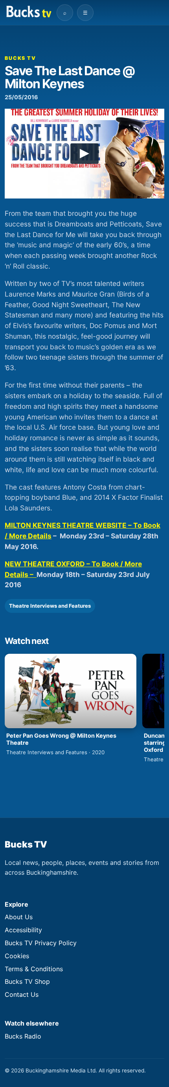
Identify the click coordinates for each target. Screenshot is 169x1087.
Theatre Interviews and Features (50, 606)
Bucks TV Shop (27, 981)
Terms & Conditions (34, 969)
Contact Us (22, 994)
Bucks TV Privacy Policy (41, 943)
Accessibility (23, 930)
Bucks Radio (23, 1036)
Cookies (17, 956)
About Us (19, 917)
